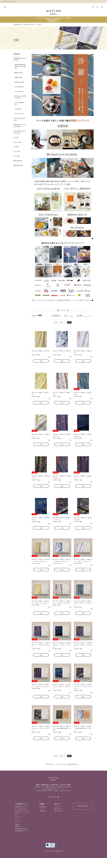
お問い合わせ (18, 826)
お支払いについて (58, 808)
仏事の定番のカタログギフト (30, 24)
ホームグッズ (18, 816)
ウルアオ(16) (18, 108)
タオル (16, 814)
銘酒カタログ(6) (19, 72)
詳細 (41, 361)
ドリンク (17, 820)
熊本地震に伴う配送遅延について (53, 19)
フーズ (16, 818)
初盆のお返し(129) (18, 165)
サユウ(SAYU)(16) (19, 86)
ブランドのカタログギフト (21, 808)
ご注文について (57, 806)
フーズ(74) (16, 146)
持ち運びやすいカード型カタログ (22, 810)
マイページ (42, 808)
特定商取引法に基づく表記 (21, 828)
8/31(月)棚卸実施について (53, 21)
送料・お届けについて (59, 810)
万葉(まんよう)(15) (19, 82)
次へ (69, 322)
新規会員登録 (42, 806)
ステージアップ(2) (19, 113)
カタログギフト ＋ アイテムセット (23, 812)
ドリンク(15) (16, 151)
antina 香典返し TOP (17, 24)
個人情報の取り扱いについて (21, 830)
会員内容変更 (42, 810)
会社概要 (17, 824)
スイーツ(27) (16, 156)
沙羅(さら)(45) (18, 77)
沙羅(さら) (39, 24)
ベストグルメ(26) (19, 91)
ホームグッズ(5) (17, 142)
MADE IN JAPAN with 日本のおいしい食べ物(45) (20, 66)
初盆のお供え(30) (17, 160)
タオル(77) (16, 137)
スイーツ (17, 822)
